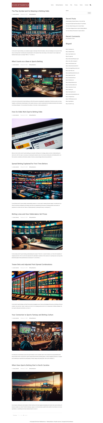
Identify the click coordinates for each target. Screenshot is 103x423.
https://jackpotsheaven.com (71, 82)
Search (67, 10)
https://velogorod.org (70, 96)
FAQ (71, 4)
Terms (81, 4)
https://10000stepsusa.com (71, 98)
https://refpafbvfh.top (70, 51)
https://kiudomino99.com (71, 77)
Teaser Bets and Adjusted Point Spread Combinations (32, 264)
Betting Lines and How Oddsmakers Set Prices (29, 214)
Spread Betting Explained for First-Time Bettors (30, 164)
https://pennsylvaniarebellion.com (72, 94)
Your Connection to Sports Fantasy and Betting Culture (32, 315)
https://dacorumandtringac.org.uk (72, 58)
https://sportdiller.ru (70, 101)
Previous (15, 415)
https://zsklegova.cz (70, 49)
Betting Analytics (59, 4)
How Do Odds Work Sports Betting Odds (27, 112)
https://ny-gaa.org (69, 56)
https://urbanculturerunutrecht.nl (72, 65)
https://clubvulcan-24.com (71, 87)
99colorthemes (70, 421)
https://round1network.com (71, 63)
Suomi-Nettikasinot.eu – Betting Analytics (45, 421)
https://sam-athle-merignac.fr (71, 61)
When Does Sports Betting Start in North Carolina (30, 365)
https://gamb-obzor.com (70, 75)
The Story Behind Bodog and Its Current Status (75, 26)
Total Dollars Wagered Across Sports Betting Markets (76, 28)
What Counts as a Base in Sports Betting (27, 61)
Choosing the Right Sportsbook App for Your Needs (76, 23)
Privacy (75, 4)
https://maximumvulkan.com (71, 84)
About (66, 4)
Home (52, 4)
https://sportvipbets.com (71, 54)
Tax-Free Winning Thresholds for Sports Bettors (75, 30)
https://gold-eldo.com (70, 70)
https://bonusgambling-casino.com (72, 68)
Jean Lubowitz (16, 14)
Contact (86, 4)
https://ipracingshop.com (71, 91)
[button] (90, 5)
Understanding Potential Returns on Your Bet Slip (75, 21)
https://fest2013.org (70, 103)
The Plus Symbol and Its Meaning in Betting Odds (30, 11)
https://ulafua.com (69, 89)
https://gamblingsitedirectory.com (72, 72)
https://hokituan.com (70, 80)
